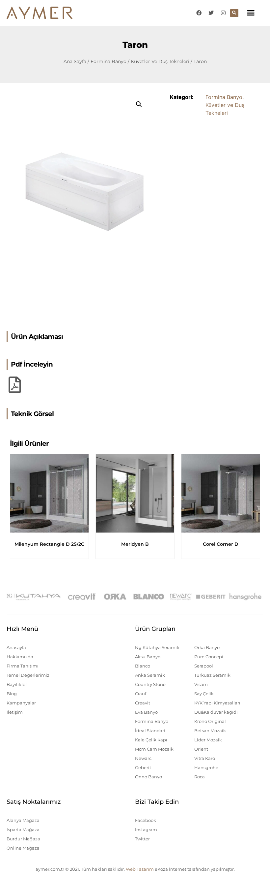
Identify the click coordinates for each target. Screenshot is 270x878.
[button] (251, 13)
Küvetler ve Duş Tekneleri (160, 61)
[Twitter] (211, 13)
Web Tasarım (140, 869)
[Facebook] (199, 13)
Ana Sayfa (75, 61)
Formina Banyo (108, 61)
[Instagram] (223, 13)
